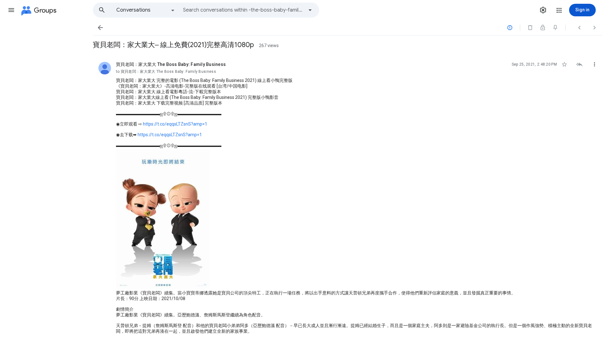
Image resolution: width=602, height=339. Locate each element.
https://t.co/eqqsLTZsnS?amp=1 (175, 123)
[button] (11, 10)
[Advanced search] (310, 10)
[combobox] (243, 10)
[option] (145, 10)
